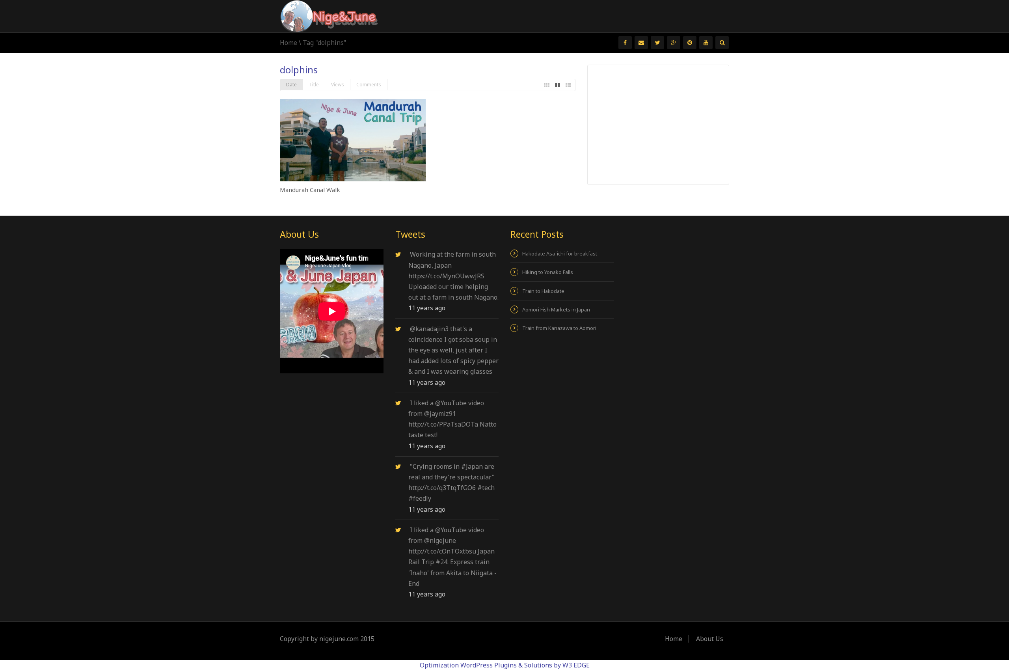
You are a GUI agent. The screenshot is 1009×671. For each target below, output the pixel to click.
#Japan (472, 466)
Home (288, 42)
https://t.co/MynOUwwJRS (446, 276)
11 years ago (426, 308)
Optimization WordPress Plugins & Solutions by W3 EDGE (505, 665)
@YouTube (451, 403)
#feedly (419, 498)
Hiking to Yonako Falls (547, 272)
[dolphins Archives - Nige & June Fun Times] (329, 15)
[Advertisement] (658, 124)
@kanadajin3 (429, 328)
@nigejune (440, 540)
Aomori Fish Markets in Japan (556, 309)
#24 (441, 561)
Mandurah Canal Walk (310, 190)
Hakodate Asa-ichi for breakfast (559, 253)
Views (337, 84)
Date (291, 84)
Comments (368, 84)
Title (314, 84)
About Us (709, 638)
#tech (486, 487)
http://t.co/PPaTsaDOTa (443, 424)
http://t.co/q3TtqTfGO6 (442, 487)
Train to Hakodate (543, 290)
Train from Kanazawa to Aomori (559, 328)
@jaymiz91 (440, 413)
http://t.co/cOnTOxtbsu (442, 551)
